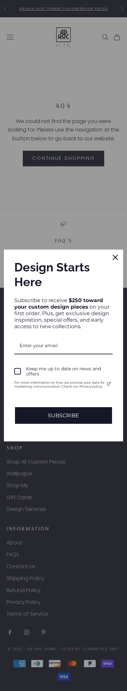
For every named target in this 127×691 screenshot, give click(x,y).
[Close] (115, 257)
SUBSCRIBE (63, 415)
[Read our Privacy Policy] (109, 384)
